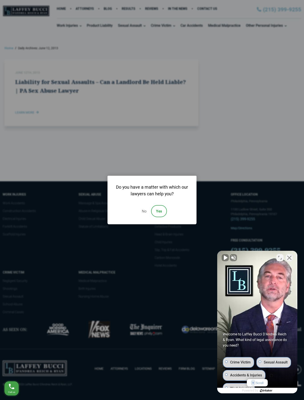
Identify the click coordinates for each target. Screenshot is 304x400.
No (144, 211)
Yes (159, 211)
